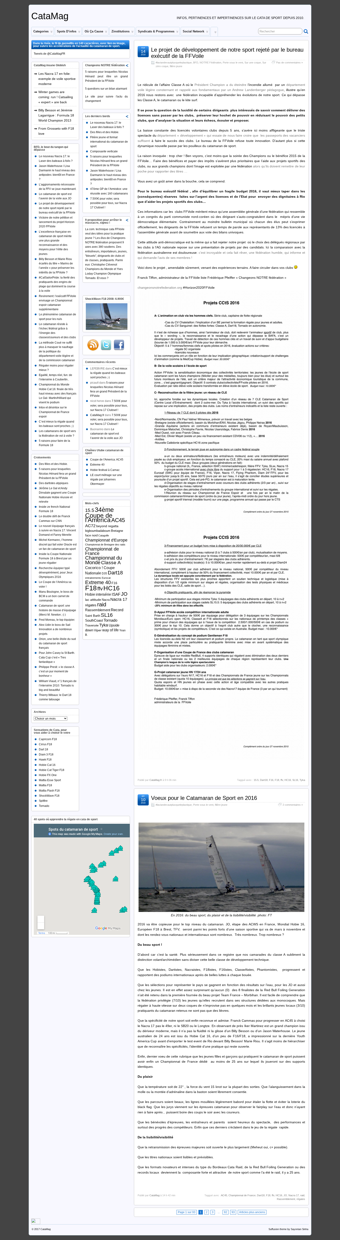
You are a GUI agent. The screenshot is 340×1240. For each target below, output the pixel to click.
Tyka (302, 780)
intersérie (103, 594)
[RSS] (93, 345)
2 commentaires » (293, 804)
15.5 (256, 780)
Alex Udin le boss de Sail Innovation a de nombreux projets (55, 629)
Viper (98, 630)
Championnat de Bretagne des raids (105, 544)
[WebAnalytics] (35, 1223)
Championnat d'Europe (106, 540)
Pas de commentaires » (289, 62)
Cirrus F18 (45, 744)
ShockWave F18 (49, 795)
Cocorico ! (94, 568)
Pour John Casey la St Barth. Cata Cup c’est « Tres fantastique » (57, 657)
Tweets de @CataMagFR (49, 53)
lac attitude (93, 599)
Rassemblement (286, 1199)
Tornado (44, 806)
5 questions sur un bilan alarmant (106, 88)
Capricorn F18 (48, 739)
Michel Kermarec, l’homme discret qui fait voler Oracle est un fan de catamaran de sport (58, 544)
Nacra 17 (293, 1195)
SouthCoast (94, 620)
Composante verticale (104, 151)
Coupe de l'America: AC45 (106, 459)
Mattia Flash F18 (49, 790)
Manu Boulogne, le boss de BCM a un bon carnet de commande (56, 596)
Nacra (106, 599)
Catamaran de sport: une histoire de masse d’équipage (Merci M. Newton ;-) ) (57, 610)
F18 (277, 780)
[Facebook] (118, 345)
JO (285, 1195)
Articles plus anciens (252, 1212)
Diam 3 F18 (46, 754)
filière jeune (176, 66)
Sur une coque (252, 62)
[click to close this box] (127, 65)
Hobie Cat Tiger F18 (51, 770)
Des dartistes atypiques (53, 483)
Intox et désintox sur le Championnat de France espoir (54, 412)
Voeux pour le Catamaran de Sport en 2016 (204, 798)
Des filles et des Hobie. (53, 464)
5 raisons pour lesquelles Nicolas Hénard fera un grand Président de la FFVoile (57, 473)
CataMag (49, 16)
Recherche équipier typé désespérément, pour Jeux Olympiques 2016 (55, 573)
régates (301, 1199)
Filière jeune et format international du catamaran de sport (109, 142)
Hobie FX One (48, 775)
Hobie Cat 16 (47, 765)
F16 (271, 780)
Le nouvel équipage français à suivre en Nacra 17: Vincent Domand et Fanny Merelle (57, 530)
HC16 (287, 780)
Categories (41, 31)
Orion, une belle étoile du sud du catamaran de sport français (57, 643)
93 (233, 1212)
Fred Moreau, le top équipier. (57, 619)
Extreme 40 (97, 464)
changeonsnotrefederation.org (160, 287)
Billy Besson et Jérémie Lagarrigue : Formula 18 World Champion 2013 (56, 115)
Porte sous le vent (233, 62)
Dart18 (264, 780)
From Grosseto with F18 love (56, 131)
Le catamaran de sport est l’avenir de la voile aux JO (106, 434)
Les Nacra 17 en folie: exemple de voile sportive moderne (57, 79)
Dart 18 (43, 749)
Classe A (111, 562)
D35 (104, 573)
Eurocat (106, 577)
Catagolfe (103, 535)
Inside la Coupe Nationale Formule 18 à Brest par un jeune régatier (55, 558)
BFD (195, 62)
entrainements (93, 577)
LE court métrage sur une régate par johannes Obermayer (106, 479)
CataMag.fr (155, 780)
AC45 (224, 1195)
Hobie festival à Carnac (105, 470)
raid (302, 1195)
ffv (282, 780)
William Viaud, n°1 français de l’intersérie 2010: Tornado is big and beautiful (58, 685)
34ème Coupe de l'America (99, 514)
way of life (110, 630)
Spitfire (43, 800)
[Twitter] (105, 345)
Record (117, 610)
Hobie (90, 594)
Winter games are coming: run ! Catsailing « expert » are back (55, 97)
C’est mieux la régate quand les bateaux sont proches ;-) (108, 373)
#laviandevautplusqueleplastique (174, 62)
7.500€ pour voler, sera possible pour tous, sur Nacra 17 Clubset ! (108, 203)
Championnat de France (242, 1195)
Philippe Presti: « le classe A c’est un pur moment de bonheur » (56, 671)
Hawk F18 (45, 759)
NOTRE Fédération (210, 62)
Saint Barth (92, 615)
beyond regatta (107, 526)
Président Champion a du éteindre (220, 85)
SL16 (295, 780)
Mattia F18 (45, 785)
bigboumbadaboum (97, 530)
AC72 (90, 525)
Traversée (92, 625)
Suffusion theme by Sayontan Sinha (288, 1229)
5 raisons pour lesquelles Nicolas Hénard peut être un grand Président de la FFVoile (106, 76)
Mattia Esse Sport (50, 780)
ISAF (116, 594)
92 (225, 1212)
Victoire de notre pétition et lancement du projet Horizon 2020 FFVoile (56, 222)
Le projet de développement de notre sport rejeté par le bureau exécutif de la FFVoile (227, 53)
